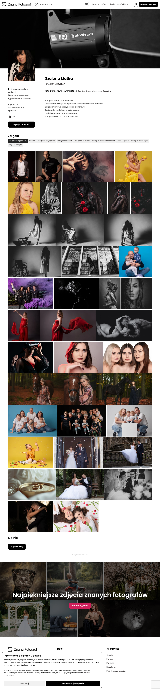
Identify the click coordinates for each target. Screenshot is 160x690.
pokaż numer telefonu (20, 98)
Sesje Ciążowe (123, 140)
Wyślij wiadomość (21, 124)
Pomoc (109, 659)
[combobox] (62, 4)
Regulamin (111, 667)
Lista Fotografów (99, 4)
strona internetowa (19, 95)
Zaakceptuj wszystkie (73, 683)
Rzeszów (107, 91)
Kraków (89, 91)
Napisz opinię (17, 546)
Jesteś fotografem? (148, 4)
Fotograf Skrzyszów (55, 83)
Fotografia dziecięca (139, 140)
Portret (32, 140)
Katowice (97, 91)
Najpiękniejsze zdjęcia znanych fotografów (80, 594)
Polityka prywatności (116, 671)
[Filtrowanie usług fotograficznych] (86, 4)
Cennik (109, 655)
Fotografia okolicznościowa (103, 140)
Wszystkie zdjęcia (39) (18, 140)
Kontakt (110, 663)
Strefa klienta (123, 4)
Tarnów (81, 91)
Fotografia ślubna (65, 140)
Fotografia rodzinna (82, 140)
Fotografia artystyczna (46, 140)
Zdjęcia (112, 4)
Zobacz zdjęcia (79, 605)
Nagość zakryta (15, 145)
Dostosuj (24, 683)
